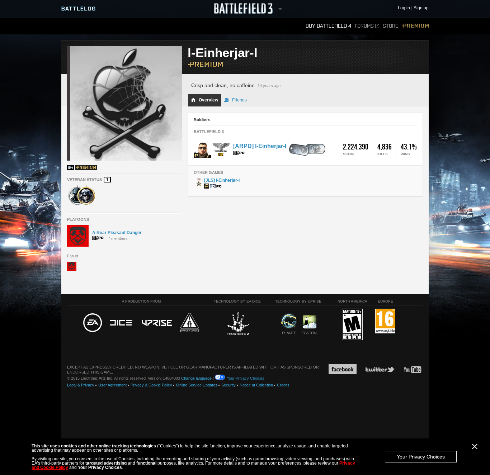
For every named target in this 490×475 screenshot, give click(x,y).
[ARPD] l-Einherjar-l (259, 146)
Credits (283, 385)
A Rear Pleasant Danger (117, 232)
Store (390, 26)
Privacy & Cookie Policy (151, 385)
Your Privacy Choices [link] (245, 378)
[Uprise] (157, 323)
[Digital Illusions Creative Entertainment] (121, 323)
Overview (208, 100)
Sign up (421, 8)
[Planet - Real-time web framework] (289, 324)
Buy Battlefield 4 (328, 26)
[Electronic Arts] (92, 323)
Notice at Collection (256, 385)
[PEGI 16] (385, 321)
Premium (415, 26)
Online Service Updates (196, 385)
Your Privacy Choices (421, 457)
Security (228, 385)
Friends (239, 100)
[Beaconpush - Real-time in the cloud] (309, 325)
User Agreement (112, 385)
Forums (364, 26)
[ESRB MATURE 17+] (352, 325)
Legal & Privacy (80, 385)
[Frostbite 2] (237, 324)
